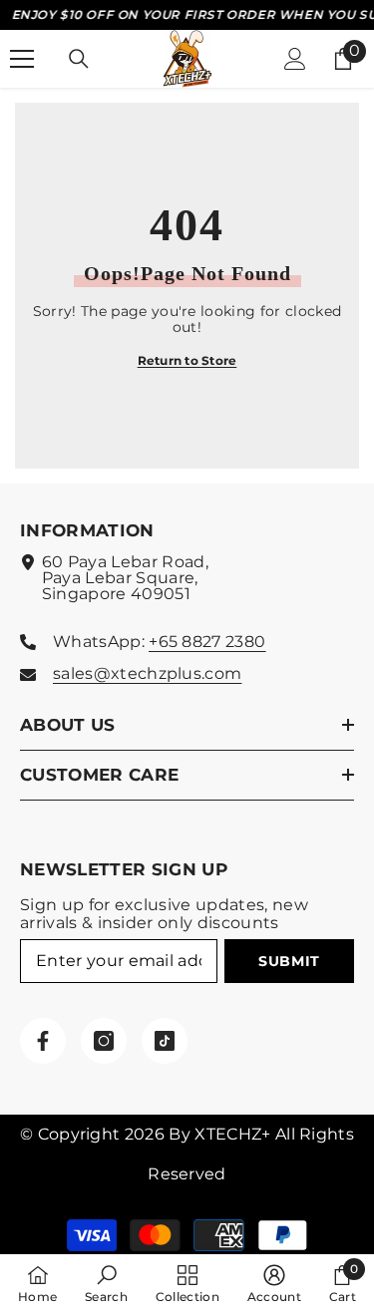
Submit (289, 961)
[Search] (79, 59)
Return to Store (187, 360)
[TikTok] (164, 1041)
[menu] (22, 59)
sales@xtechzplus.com (147, 673)
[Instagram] (104, 1041)
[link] (106, 1284)
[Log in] (295, 59)
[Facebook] (43, 1041)
